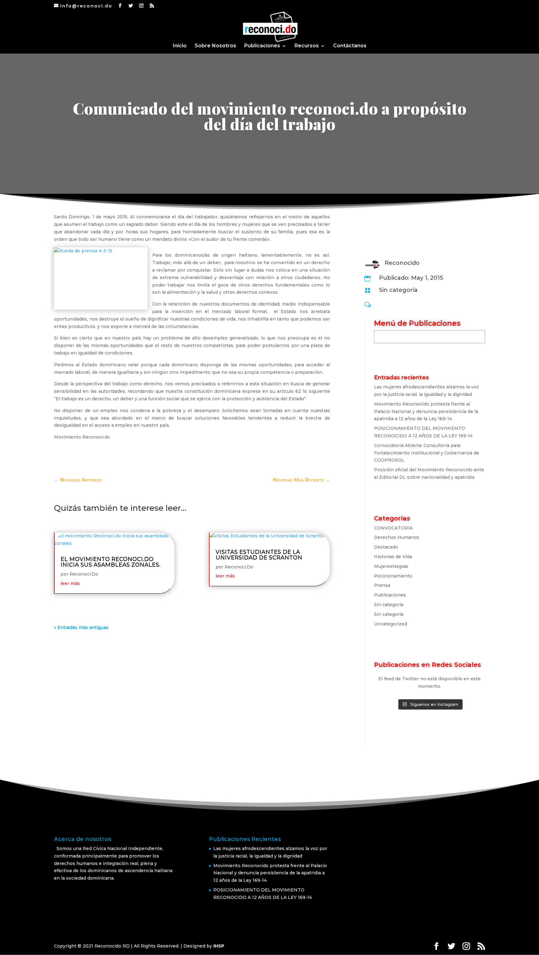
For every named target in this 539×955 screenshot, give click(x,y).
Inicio (180, 46)
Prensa (382, 585)
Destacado (386, 547)
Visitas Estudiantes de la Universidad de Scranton (259, 555)
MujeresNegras (391, 566)
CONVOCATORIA (393, 528)
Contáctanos (350, 46)
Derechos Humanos (396, 537)
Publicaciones (262, 46)
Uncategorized (390, 624)
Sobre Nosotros (215, 46)
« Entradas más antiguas (81, 627)
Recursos (306, 46)
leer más (70, 583)
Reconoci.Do (84, 574)
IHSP (218, 946)
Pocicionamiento (393, 576)
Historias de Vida (393, 556)
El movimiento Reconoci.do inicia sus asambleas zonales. (110, 562)
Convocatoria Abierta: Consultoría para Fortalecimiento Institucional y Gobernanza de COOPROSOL (426, 453)
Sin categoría (398, 290)
